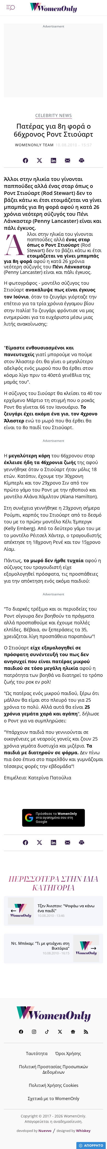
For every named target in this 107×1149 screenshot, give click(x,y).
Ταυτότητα (37, 1053)
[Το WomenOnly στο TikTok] (47, 1032)
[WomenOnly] (53, 8)
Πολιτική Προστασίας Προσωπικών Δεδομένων (53, 1069)
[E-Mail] (67, 161)
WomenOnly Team (34, 144)
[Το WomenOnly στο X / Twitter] (60, 1032)
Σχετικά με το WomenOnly (53, 1098)
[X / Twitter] (39, 161)
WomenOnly (53, 1014)
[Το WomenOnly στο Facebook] (21, 1032)
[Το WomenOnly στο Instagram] (34, 1032)
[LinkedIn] (53, 161)
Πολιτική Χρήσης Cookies (53, 1085)
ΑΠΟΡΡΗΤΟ (93, 1145)
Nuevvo (44, 1130)
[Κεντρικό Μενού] (10, 7)
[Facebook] (25, 161)
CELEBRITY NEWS (53, 115)
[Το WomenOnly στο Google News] (73, 1032)
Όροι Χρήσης (68, 1053)
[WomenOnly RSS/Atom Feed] (86, 1032)
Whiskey (83, 1130)
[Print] (81, 161)
